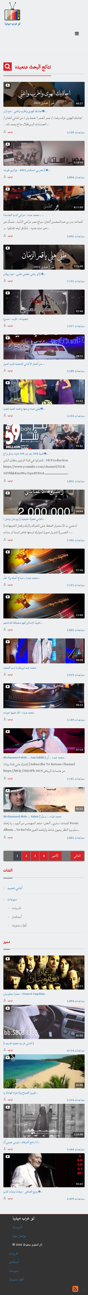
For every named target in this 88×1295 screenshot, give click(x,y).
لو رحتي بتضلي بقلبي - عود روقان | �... (24, 274)
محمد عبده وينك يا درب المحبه (19, 668)
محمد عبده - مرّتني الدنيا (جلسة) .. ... (23, 215)
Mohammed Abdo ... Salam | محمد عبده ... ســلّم (32, 816)
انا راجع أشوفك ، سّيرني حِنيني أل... (21, 1142)
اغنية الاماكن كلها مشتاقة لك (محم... (22, 623)
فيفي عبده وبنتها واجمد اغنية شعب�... (24, 409)
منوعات (12, 899)
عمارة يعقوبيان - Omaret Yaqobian (24, 994)
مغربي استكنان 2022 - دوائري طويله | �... (26, 170)
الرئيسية (17, 1227)
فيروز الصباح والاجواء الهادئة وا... (20, 1093)
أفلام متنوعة (19, 925)
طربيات (16, 908)
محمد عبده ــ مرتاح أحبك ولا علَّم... (21, 578)
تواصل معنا (19, 1236)
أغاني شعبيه (14, 888)
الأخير (55, 856)
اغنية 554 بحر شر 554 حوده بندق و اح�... (26, 454)
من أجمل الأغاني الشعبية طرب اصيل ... (24, 364)
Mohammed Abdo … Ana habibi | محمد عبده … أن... (34, 757)
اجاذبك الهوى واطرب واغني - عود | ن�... (25, 111)
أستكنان (17, 917)
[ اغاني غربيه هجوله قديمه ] (18, 1043)
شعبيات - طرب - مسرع (15, 319)
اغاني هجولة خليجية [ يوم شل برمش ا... (23, 519)
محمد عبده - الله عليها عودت (18, 713)
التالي (77, 856)
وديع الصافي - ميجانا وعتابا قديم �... (23, 1192)
